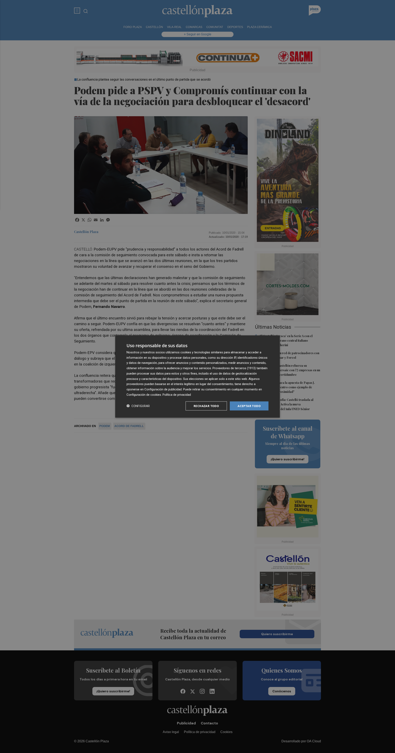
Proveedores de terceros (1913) (234, 368)
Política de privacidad (177, 394)
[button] (138, 406)
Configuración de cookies (144, 394)
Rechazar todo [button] (206, 406)
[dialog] (197, 376)
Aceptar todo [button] (249, 406)
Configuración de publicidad (163, 389)
